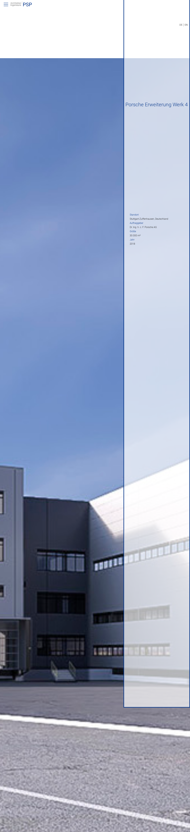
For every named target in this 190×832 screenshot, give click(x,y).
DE (180, 24)
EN (186, 24)
